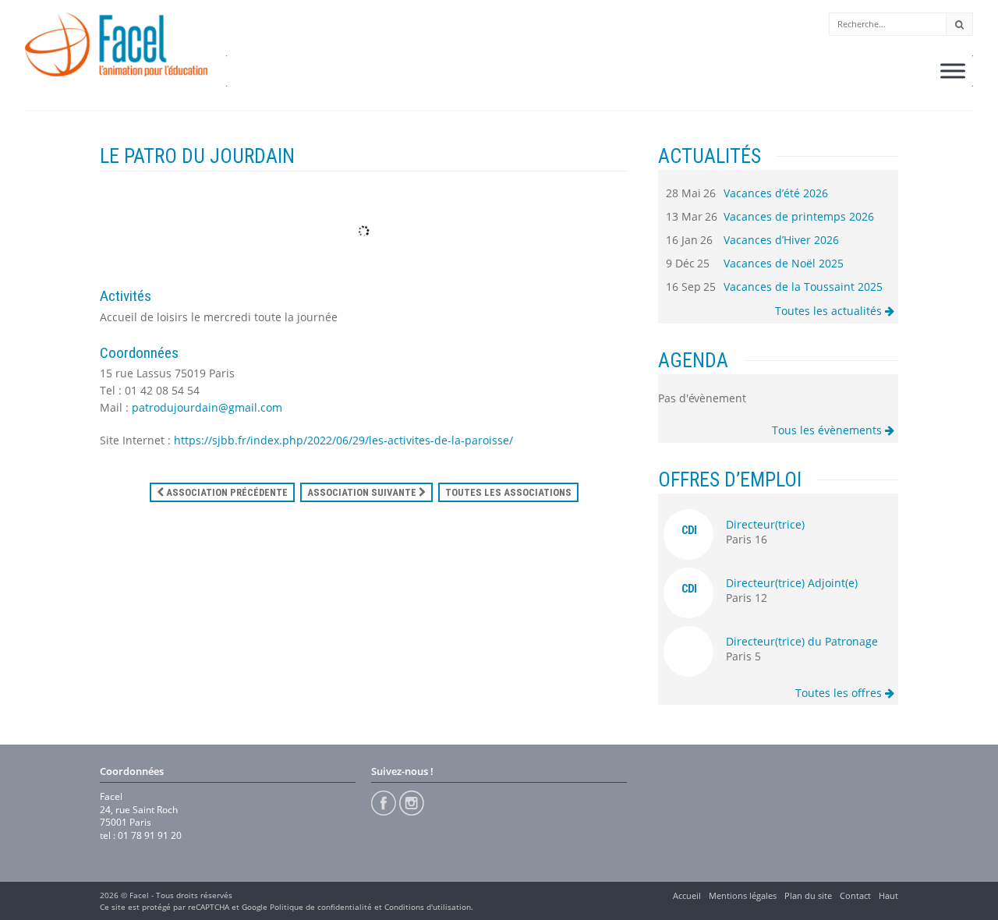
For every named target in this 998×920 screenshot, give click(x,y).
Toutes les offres (840, 692)
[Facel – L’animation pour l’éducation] (116, 44)
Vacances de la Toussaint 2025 (803, 286)
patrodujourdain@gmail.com (207, 407)
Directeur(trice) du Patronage (802, 641)
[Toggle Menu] (952, 70)
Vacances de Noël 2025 (784, 263)
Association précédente (226, 492)
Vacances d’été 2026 (776, 193)
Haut (888, 895)
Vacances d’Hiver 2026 (781, 239)
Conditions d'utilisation (427, 906)
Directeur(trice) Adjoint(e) (792, 582)
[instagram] (411, 803)
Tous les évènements (828, 430)
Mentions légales (743, 895)
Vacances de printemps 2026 (799, 216)
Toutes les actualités (830, 310)
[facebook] (383, 803)
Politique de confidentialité (321, 906)
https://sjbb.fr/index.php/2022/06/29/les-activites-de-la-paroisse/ (343, 440)
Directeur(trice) (765, 524)
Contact (855, 895)
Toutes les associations (508, 492)
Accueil (687, 895)
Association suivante (363, 492)
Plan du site (808, 895)
